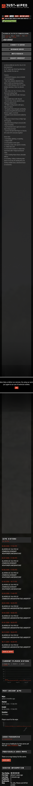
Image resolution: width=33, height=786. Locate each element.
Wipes (11, 16)
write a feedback (12, 745)
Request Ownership (17, 58)
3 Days (5, 665)
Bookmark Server (17, 49)
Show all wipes (8, 651)
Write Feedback (17, 54)
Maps (16, 16)
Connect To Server (17, 45)
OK (17, 388)
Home (6, 16)
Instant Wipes (24, 16)
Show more (6, 760)
